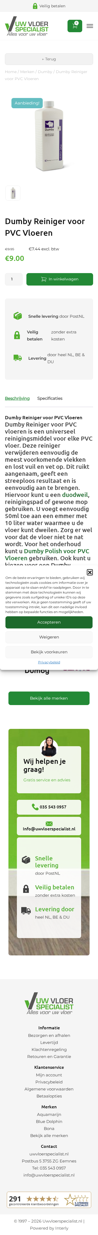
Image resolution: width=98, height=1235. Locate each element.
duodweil (75, 494)
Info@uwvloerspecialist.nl (49, 828)
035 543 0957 (52, 807)
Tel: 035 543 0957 (49, 1168)
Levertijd (49, 1042)
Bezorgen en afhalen (49, 1035)
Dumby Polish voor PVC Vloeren (47, 554)
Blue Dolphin (49, 1121)
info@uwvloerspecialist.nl (49, 1175)
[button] (90, 572)
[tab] (17, 398)
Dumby (45, 71)
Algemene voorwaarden (49, 1089)
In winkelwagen (63, 279)
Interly (61, 1228)
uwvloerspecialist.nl (49, 1154)
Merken (27, 71)
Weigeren (49, 637)
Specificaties (49, 398)
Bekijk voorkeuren (49, 651)
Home (11, 71)
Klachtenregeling (49, 1049)
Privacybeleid (49, 662)
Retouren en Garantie (49, 1056)
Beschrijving (17, 398)
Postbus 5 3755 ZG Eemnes (49, 1161)
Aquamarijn (49, 1114)
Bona (49, 1128)
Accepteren (49, 622)
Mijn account (49, 1074)
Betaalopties (49, 1096)
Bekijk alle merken (49, 698)
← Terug (49, 59)
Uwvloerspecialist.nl (62, 1221)
